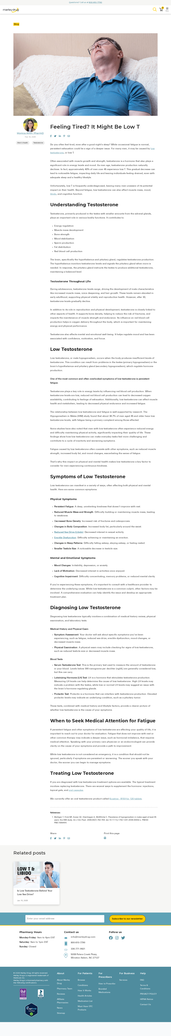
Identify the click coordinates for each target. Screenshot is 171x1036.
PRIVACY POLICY (148, 994)
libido (53, 194)
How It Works (84, 991)
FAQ (142, 980)
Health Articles (85, 996)
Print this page (112, 833)
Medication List (85, 1001)
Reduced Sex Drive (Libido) (68, 532)
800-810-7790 (95, 2)
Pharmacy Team (64, 989)
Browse (81, 980)
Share (53, 833)
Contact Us (145, 1005)
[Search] (154, 10)
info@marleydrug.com (83, 937)
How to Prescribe (107, 984)
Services (123, 980)
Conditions (83, 985)
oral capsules (76, 790)
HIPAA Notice (146, 999)
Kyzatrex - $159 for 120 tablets (125, 799)
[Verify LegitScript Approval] (31, 1010)
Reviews (61, 994)
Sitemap (61, 1013)
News (59, 1008)
